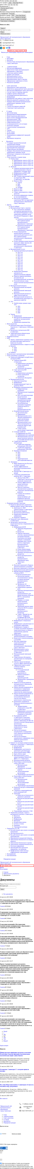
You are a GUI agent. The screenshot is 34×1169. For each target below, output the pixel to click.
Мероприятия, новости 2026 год (23, 165)
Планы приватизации (23, 549)
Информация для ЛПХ (24, 433)
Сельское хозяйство (20, 431)
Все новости (3, 1098)
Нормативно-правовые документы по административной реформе (22, 273)
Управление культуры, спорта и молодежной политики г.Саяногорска (21, 813)
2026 (18, 312)
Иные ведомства (12, 324)
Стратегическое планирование (16, 127)
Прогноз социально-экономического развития (25, 488)
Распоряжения (11, 854)
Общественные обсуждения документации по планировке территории (23, 658)
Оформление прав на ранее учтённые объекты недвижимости (22, 666)
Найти (2, 889)
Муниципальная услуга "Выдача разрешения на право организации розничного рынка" (24, 418)
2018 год (20, 262)
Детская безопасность (16, 833)
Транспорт (17, 793)
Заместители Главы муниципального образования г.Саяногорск (18, 70)
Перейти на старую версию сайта (17, 50)
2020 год (20, 265)
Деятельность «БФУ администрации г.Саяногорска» (23, 508)
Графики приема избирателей (16, 93)
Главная (5, 872)
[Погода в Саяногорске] (11, 1132)
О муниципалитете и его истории (17, 124)
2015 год (20, 257)
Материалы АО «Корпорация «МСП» (23, 584)
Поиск (2, 32)
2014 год (20, 255)
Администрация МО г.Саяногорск (20, 361)
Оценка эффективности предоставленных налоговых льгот (24, 484)
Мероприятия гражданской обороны (21, 838)
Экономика (13, 462)
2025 (18, 311)
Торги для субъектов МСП (25, 619)
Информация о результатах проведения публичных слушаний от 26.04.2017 (25, 712)
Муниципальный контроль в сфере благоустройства (22, 294)
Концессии (20, 531)
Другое (9, 205)
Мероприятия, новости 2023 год (23, 162)
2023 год (20, 268)
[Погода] (3, 1133)
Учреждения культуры (20, 827)
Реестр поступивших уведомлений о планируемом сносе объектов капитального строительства (23, 732)
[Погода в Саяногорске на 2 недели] (16, 1133)
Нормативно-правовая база (22, 322)
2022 (18, 306)
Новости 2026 (18, 190)
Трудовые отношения (20, 451)
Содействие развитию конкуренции (20, 442)
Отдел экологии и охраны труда (16, 157)
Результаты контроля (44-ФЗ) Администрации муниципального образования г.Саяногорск (25, 228)
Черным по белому (20, 17)
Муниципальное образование (22, 765)
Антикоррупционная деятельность (17, 95)
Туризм (9, 130)
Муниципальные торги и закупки (17, 79)
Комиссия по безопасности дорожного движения (25, 796)
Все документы (8, 894)
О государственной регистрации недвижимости (23, 671)
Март (19, 185)
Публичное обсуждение (24, 368)
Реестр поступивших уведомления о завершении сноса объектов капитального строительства (24, 739)
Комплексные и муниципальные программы (20, 354)
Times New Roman (17, 2)
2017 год (20, 260)
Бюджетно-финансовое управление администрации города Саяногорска (21, 505)
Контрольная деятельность (22, 512)
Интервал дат (4, 885)
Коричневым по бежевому (7, 21)
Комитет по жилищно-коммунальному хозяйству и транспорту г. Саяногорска (22, 743)
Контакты (10, 60)
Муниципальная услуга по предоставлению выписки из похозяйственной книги (25, 438)
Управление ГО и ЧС (13, 828)
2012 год (20, 252)
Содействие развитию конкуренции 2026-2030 (24, 448)
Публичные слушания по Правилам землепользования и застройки (23, 703)
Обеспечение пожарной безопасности (21, 844)
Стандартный (26, 11)
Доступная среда (12, 113)
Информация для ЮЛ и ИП (22, 173)
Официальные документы (11, 873)
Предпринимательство (17, 379)
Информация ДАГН (20, 527)
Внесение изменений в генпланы (24, 568)
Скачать (2, 906)
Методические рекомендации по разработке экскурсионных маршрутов (23, 319)
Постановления (11, 855)
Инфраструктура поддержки (22, 389)
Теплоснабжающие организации (23, 772)
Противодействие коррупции (15, 147)
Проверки (17, 825)
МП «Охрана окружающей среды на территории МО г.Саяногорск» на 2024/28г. (24, 177)
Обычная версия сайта (7, 8)
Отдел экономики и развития (15, 355)
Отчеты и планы (19, 824)
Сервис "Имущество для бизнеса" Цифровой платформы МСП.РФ (24, 616)
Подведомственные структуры (16, 503)
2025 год (20, 270)
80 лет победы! (14, 206)
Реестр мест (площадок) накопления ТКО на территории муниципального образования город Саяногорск (23, 201)
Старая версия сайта (6, 865)
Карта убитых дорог (20, 754)
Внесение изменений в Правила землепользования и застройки (23, 565)
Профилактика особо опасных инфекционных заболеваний (19, 851)
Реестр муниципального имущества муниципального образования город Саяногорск (24, 559)
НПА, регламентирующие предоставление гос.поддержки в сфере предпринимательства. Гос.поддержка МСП (25, 398)
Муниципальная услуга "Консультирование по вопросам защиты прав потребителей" (24, 424)
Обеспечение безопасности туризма (21, 843)
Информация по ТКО (20, 174)
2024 (18, 309)
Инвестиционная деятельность (16, 116)
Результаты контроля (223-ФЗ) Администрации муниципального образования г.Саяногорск (25, 221)
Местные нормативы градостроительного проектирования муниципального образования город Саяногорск (23, 644)
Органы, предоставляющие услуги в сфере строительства (23, 662)
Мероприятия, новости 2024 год (23, 163)
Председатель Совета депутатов (16, 87)
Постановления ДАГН (24, 551)
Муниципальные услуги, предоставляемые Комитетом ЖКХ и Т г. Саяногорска (22, 757)
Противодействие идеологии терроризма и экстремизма (19, 848)
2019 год (20, 263)
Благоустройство (19, 746)
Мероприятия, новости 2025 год (23, 160)
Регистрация (3, 869)
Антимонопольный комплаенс (16, 146)
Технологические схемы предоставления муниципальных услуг (24, 282)
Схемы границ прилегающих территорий (25, 429)
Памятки (13, 352)
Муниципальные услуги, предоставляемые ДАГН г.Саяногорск (21, 650)
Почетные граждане (13, 125)
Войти (2, 867)
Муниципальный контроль (15, 77)
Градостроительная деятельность (23, 570)
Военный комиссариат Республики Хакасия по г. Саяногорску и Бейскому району (22, 327)
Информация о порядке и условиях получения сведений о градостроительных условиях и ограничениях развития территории (23, 630)
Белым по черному (6, 19)
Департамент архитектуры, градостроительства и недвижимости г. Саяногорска (22, 523)
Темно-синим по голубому (19, 19)
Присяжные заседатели (14, 138)
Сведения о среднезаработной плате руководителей (23, 791)
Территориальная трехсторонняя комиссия (24, 459)
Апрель (19, 182)
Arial (10, 2)
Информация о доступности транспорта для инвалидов (22, 749)
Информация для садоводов (25, 435)
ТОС (8, 128)
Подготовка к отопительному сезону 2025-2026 (23, 762)
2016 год (20, 258)
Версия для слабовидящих (17, 52)
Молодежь (17, 820)
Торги (19, 563)
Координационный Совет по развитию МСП (22, 384)
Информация (11, 97)
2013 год (20, 254)
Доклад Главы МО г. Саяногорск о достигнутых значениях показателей (25, 479)
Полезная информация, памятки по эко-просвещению (23, 196)
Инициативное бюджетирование (17, 114)
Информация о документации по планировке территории (24, 624)
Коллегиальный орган (24, 574)
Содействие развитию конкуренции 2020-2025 (24, 445)
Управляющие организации (25, 774)
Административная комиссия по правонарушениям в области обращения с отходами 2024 (23, 170)
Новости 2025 (18, 189)
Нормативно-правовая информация (20, 515)
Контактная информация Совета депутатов (20, 90)
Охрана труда (14, 159)
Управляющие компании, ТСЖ (23, 811)
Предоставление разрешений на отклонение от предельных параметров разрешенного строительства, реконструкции (23, 690)
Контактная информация (14, 68)
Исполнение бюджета (20, 511)
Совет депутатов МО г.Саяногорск (20, 370)
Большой (11, 13)
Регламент (10, 105)
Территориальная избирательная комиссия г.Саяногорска (20, 334)
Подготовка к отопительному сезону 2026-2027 (23, 776)
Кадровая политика (13, 336)
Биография (10, 58)
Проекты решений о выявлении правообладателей (23, 676)
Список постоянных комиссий (16, 106)
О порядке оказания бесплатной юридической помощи (16, 143)
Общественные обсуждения (15, 149)
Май (18, 184)
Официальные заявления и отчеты (17, 81)
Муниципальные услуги (14, 76)
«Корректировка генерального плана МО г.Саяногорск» (24, 708)
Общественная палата (13, 122)
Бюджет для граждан (13, 74)
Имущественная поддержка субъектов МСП (22, 572)
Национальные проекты (14, 121)
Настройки (3, 10)
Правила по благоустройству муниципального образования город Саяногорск (23, 684)
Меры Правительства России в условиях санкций (23, 464)
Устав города (11, 132)
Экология (13, 166)
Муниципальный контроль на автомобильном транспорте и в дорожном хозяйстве (23, 298)
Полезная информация (17, 846)
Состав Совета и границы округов (17, 92)
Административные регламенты (23, 251)
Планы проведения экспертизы (23, 365)
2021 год (20, 266)
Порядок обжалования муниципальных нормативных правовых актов (19, 102)
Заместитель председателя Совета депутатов (20, 89)
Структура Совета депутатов (15, 108)
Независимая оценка (20, 822)
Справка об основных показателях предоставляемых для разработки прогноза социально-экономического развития (25, 497)
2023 (18, 308)
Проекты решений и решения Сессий (18, 100)
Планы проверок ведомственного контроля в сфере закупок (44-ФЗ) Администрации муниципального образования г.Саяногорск (24, 244)
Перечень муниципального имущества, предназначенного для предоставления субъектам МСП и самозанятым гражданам (25, 594)
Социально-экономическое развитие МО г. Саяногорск (22, 475)
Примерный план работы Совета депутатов (20, 98)
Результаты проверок (13, 82)
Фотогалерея (11, 133)
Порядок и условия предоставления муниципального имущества (23, 602)
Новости (13, 346)
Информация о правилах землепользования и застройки (23, 635)
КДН (8, 338)
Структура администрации (15, 73)
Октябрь (19, 187)
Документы (17, 817)
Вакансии (17, 816)
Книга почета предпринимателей (17, 117)
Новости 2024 (18, 181)
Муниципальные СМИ (14, 119)
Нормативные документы (25, 363)
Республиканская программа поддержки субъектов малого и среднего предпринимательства (24, 406)
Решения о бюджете (20, 517)
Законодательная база (20, 381)
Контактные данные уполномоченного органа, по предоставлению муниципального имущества (25, 579)
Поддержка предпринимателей (23, 387)
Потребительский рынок (21, 411)
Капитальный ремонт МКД (22, 752)
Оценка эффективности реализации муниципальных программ (22, 468)
